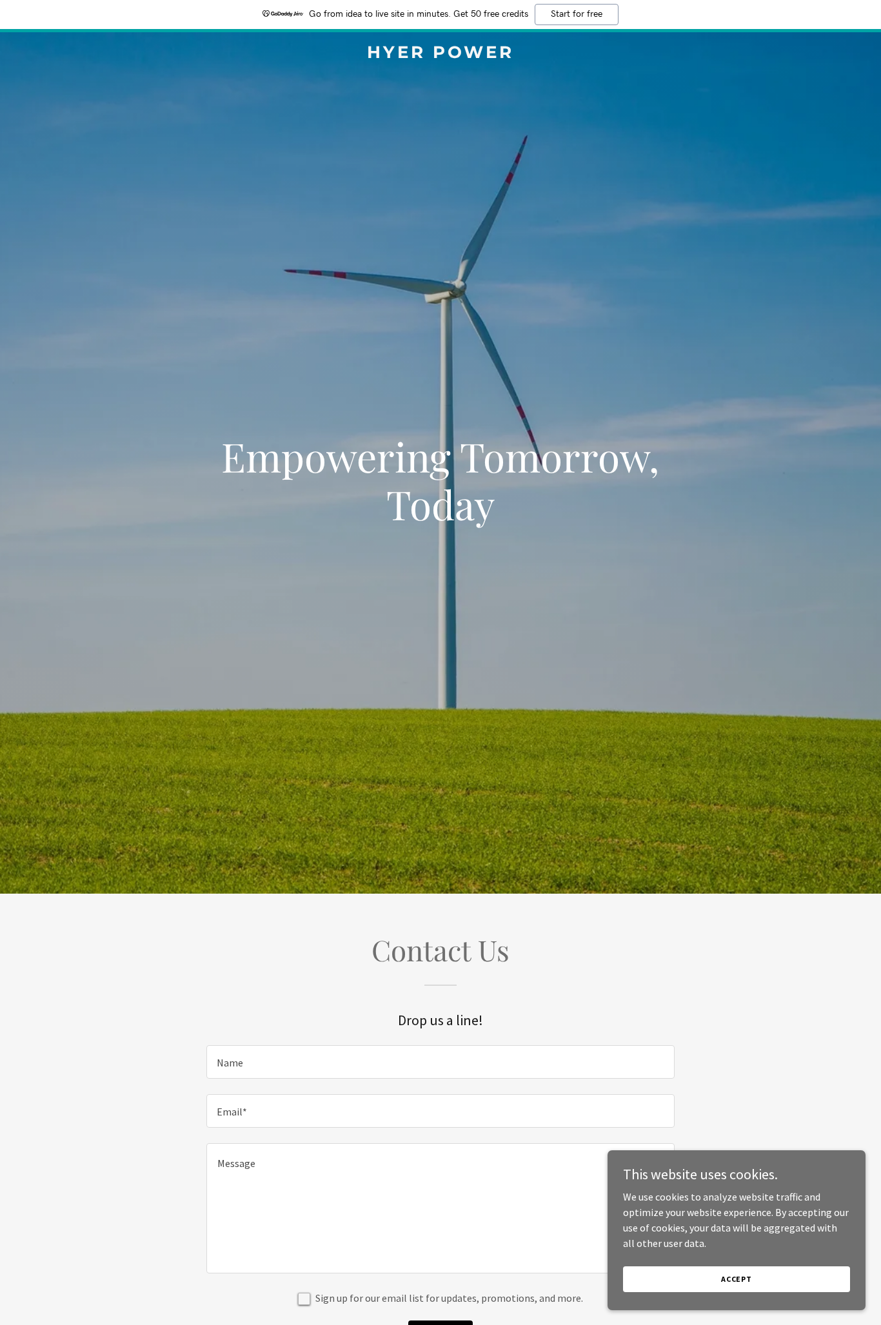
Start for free (576, 14)
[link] (440, 54)
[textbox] (440, 1062)
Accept (736, 1279)
